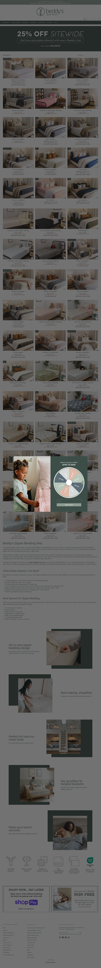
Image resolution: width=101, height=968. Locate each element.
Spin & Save (69, 505)
